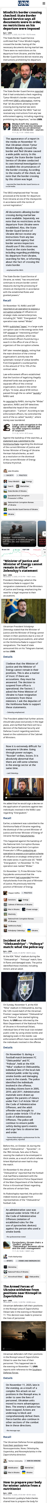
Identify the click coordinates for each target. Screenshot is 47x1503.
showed (11, 332)
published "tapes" (18, 326)
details (25, 350)
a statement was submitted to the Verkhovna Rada (22, 440)
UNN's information (22, 100)
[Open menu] (43, 3)
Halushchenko (27, 835)
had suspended (23, 877)
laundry (36, 393)
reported (39, 91)
